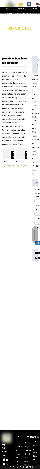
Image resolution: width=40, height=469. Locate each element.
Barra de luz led (18, 454)
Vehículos (27, 450)
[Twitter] (7, 464)
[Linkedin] (3, 464)
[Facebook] (29, 4)
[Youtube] (3, 459)
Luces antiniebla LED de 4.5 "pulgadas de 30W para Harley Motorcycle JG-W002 (21, 161)
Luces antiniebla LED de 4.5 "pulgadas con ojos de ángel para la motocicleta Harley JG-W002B (8, 161)
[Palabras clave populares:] (21, 5)
